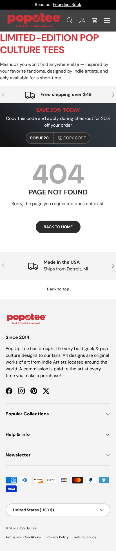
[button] (94, 20)
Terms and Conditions (23, 537)
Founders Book (67, 4)
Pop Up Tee (28, 528)
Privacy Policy (57, 537)
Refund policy (85, 537)
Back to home (58, 226)
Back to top (58, 289)
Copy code (74, 137)
